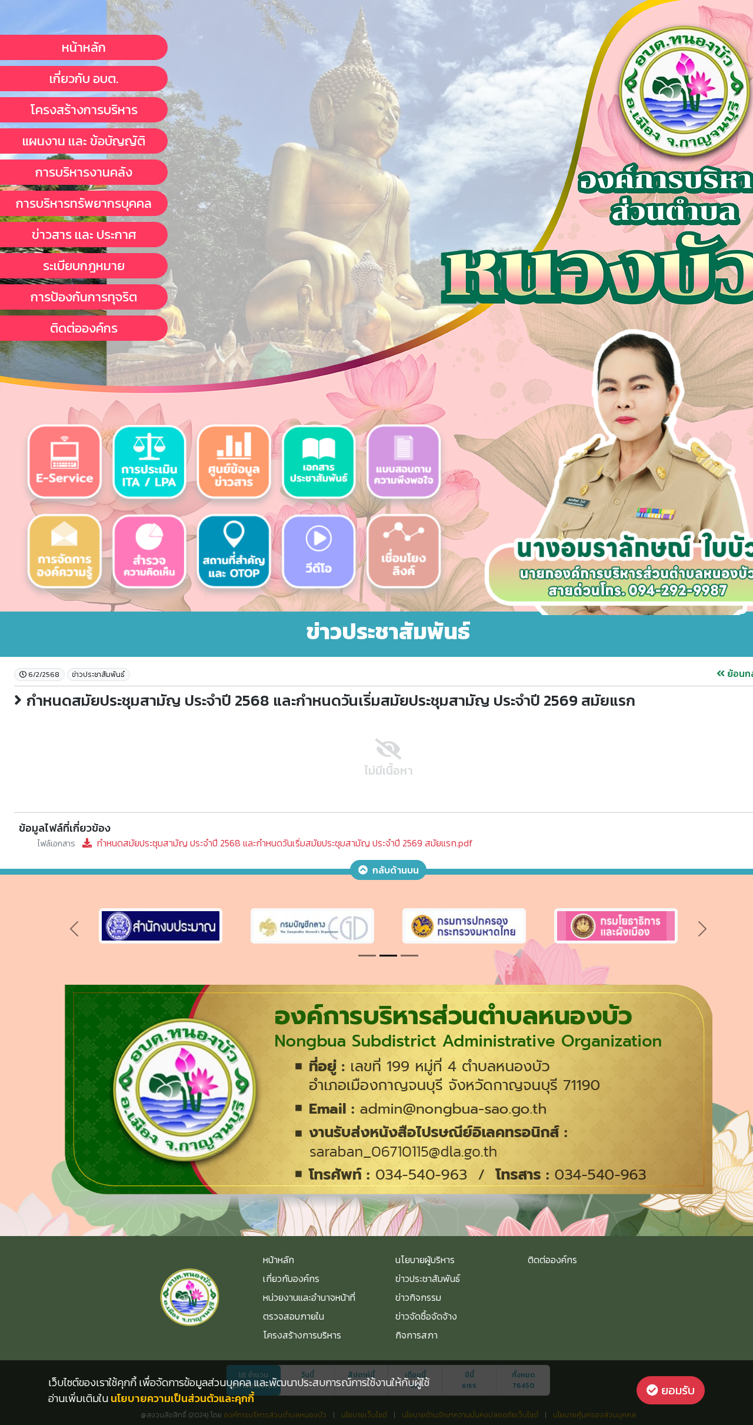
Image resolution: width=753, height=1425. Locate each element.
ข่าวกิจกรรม (418, 1297)
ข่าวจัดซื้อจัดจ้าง (426, 1316)
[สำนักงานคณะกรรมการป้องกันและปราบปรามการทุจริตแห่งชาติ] (312, 925)
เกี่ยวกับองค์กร (291, 1278)
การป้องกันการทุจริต (84, 297)
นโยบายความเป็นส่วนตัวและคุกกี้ (182, 1398)
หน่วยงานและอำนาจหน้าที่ (309, 1297)
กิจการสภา (416, 1335)
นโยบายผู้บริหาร (425, 1260)
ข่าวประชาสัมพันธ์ (427, 1278)
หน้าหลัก (84, 47)
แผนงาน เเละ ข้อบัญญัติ (83, 141)
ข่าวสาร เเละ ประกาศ (84, 234)
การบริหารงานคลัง (83, 172)
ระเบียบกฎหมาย (84, 265)
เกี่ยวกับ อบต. (83, 78)
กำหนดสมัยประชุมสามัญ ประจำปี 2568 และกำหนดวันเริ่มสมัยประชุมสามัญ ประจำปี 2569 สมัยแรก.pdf (255, 843)
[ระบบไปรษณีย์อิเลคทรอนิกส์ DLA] (464, 925)
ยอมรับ (676, 1390)
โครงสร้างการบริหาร (84, 109)
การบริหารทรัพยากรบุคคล (84, 203)
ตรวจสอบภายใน (293, 1316)
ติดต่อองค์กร (84, 328)
